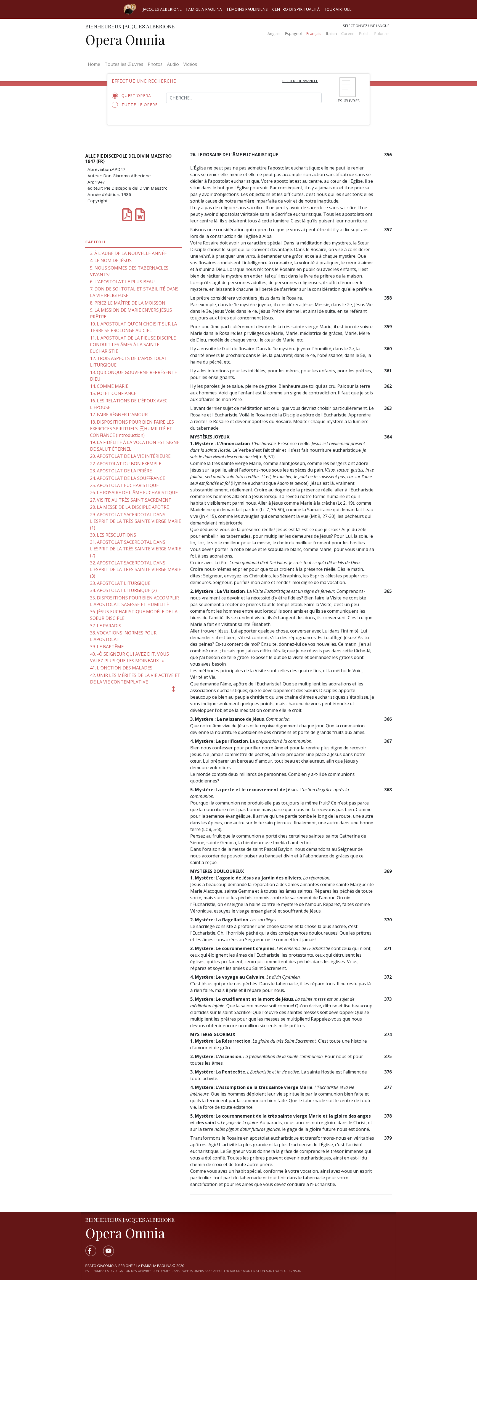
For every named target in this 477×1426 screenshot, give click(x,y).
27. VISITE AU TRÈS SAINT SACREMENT (130, 500)
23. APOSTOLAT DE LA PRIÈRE (121, 471)
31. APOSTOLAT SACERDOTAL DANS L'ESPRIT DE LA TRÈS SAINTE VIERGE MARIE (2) (135, 548)
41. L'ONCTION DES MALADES (121, 668)
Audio (173, 64)
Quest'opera (136, 95)
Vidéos (190, 64)
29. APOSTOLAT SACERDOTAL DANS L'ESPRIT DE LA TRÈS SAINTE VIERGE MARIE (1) (135, 521)
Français (313, 33)
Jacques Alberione (162, 9)
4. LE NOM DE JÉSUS (111, 260)
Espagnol (293, 33)
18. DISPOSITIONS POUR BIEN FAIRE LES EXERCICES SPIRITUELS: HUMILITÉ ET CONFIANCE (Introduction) (132, 428)
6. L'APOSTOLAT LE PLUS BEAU (122, 282)
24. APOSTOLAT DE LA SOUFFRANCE (127, 478)
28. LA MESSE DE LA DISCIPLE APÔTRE (129, 507)
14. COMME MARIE (109, 386)
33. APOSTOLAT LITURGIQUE (120, 583)
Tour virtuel (337, 9)
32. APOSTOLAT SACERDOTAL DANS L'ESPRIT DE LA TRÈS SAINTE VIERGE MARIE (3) (135, 569)
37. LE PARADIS (105, 626)
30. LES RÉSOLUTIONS (113, 535)
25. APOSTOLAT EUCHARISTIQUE (124, 485)
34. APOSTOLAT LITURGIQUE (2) (123, 590)
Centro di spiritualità (296, 9)
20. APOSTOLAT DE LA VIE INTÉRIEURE (130, 456)
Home (95, 64)
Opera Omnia (125, 39)
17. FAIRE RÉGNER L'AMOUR (119, 414)
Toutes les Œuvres (124, 64)
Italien (331, 33)
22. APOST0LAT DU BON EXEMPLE (125, 464)
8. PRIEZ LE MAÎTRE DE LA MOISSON (127, 303)
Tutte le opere (139, 104)
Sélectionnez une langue (366, 25)
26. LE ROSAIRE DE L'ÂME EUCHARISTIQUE (134, 492)
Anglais (273, 33)
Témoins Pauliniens (247, 9)
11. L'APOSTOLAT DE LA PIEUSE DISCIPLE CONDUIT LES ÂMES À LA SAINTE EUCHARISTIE (133, 344)
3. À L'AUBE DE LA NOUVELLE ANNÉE (128, 253)
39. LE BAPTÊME (107, 647)
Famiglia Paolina (204, 9)
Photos (155, 64)
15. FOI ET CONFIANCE (113, 393)
